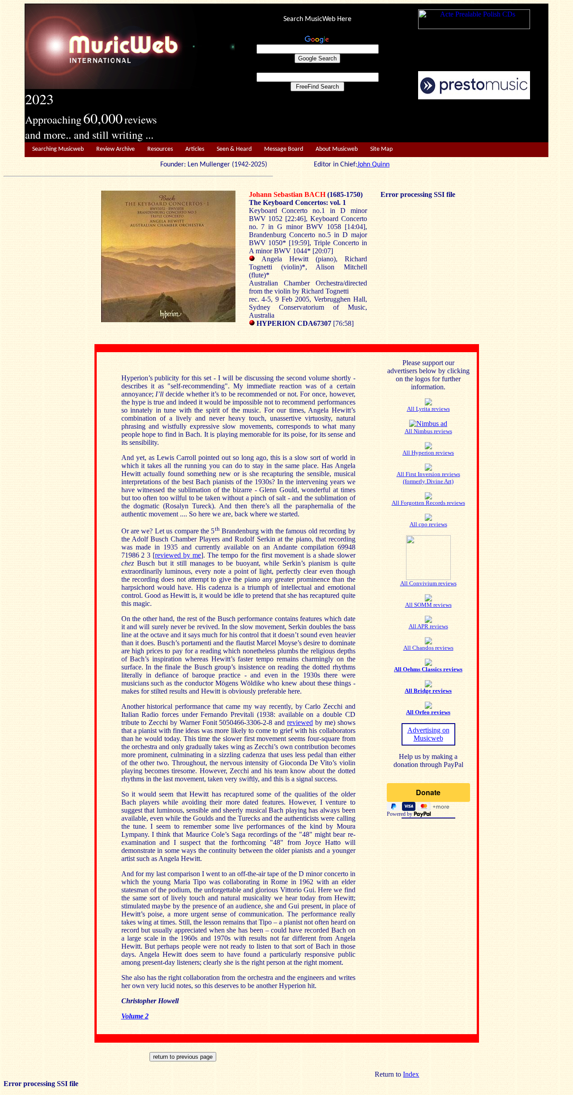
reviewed (300, 722)
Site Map (381, 149)
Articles (194, 149)
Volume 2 (135, 1016)
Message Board (283, 149)
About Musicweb (337, 149)
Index (411, 1074)
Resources (160, 149)
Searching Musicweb (58, 149)
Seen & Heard (234, 149)
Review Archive (115, 149)
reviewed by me (178, 555)
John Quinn (373, 164)
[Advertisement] (391, 121)
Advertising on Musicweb (428, 734)
